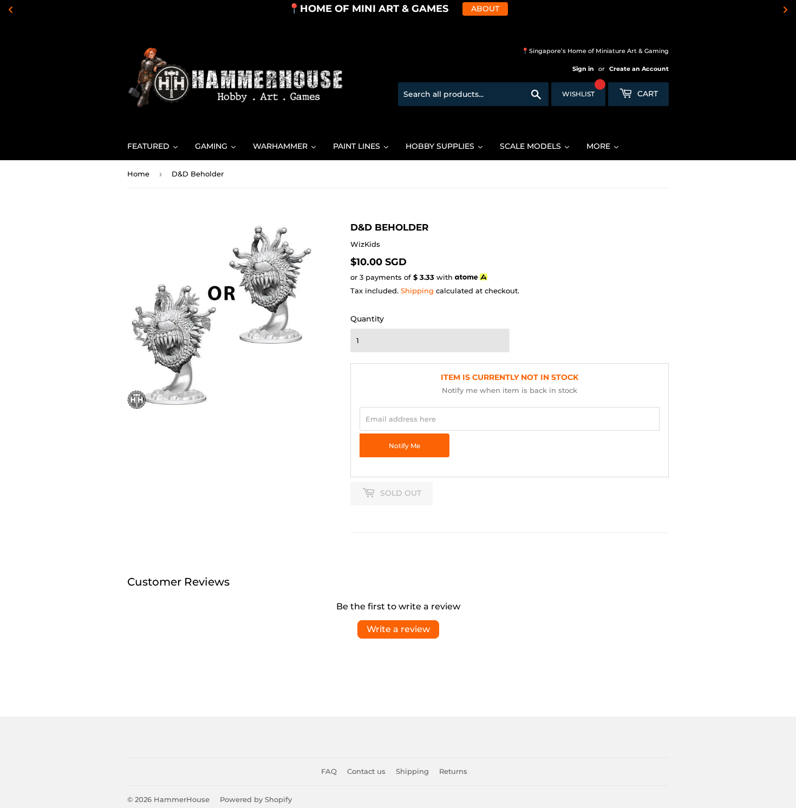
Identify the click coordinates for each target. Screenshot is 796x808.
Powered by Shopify (256, 799)
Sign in (583, 69)
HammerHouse (182, 799)
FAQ (329, 771)
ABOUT (485, 9)
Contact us (366, 771)
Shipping (417, 290)
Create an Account (639, 69)
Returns (453, 771)
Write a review (398, 629)
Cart (646, 93)
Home (138, 173)
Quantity (367, 319)
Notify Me (404, 446)
